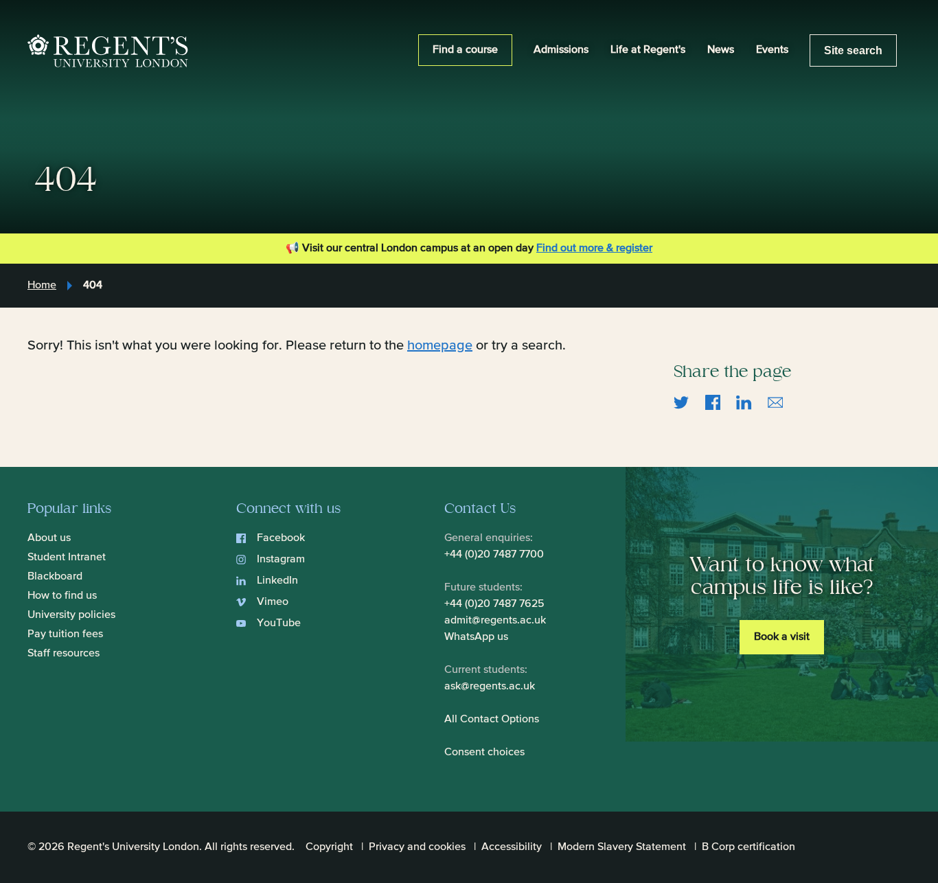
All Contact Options (491, 719)
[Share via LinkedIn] (744, 401)
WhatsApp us (476, 637)
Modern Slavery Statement (622, 847)
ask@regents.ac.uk (489, 686)
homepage (439, 345)
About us (49, 538)
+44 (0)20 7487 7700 (494, 554)
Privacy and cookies (417, 847)
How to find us (62, 595)
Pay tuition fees (65, 634)
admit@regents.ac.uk (495, 620)
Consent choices (484, 752)
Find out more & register (594, 248)
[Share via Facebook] (713, 401)
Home (41, 285)
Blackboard (54, 576)
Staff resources (63, 653)
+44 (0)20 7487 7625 (494, 604)
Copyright (329, 847)
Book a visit (782, 637)
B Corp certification (748, 847)
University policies (71, 615)
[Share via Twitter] (681, 401)
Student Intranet (66, 557)
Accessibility (511, 847)
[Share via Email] (775, 401)
